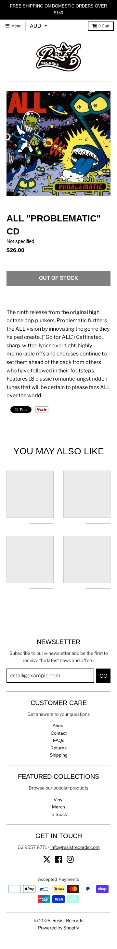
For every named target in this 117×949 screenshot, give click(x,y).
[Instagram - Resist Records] (70, 859)
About (59, 725)
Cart (103, 26)
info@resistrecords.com (75, 847)
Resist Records (67, 920)
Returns (58, 747)
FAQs (58, 740)
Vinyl (58, 799)
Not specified (20, 241)
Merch (58, 806)
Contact (59, 733)
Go (103, 676)
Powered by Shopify (58, 927)
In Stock (58, 814)
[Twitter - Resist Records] (47, 859)
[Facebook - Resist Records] (58, 859)
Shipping (59, 755)
